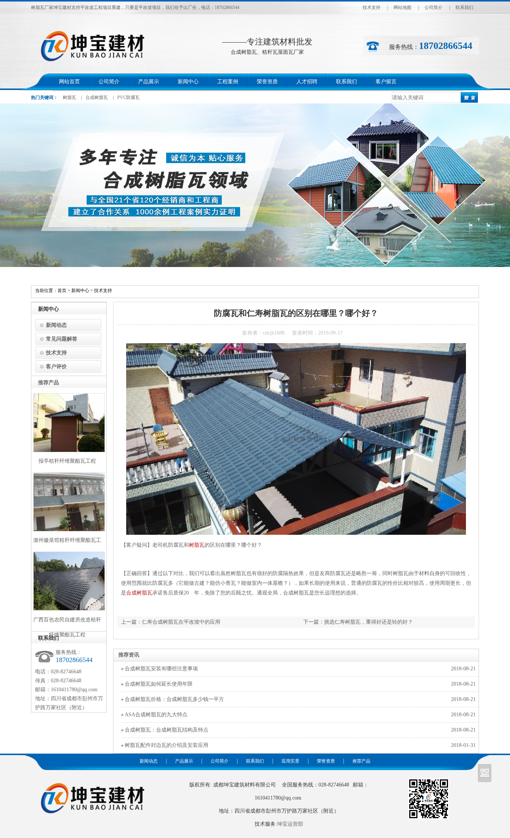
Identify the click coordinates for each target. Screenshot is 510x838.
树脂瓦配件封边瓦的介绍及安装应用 (166, 745)
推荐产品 (361, 761)
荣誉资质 (267, 81)
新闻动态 (56, 325)
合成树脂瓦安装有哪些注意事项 (161, 668)
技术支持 (371, 7)
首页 (61, 290)
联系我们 (464, 7)
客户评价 (56, 366)
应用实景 (290, 761)
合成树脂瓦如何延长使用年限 (159, 684)
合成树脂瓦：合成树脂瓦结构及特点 (166, 730)
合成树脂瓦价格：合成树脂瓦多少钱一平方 (174, 699)
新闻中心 (188, 81)
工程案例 (227, 81)
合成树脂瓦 (96, 97)
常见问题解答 (61, 339)
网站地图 (402, 7)
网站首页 (69, 81)
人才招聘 (306, 81)
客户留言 (386, 81)
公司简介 (433, 7)
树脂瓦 (69, 97)
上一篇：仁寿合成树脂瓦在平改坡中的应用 (170, 622)
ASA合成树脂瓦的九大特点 (156, 714)
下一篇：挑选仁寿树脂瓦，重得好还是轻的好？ (358, 622)
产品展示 (148, 81)
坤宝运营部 (290, 824)
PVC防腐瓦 (128, 97)
